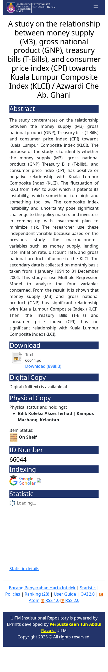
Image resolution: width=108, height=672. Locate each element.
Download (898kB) (43, 366)
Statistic (88, 588)
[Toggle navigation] (96, 8)
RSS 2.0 (71, 600)
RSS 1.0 (52, 600)
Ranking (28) (37, 594)
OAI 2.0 (87, 594)
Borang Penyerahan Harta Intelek (42, 588)
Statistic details (24, 568)
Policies (12, 594)
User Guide (65, 594)
